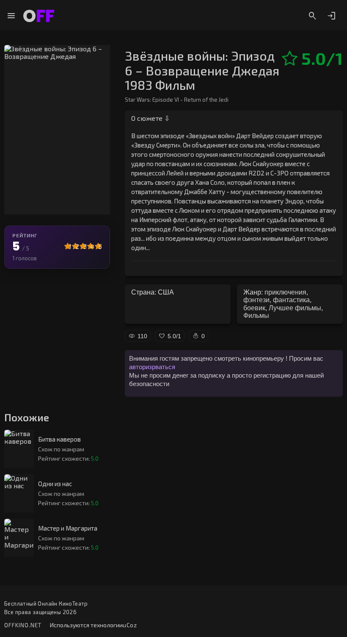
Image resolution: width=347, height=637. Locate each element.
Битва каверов (59, 439)
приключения (285, 292)
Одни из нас (55, 483)
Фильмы (256, 315)
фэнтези (256, 299)
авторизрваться (152, 366)
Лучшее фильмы (295, 308)
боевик (254, 308)
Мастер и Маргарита (67, 528)
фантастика (291, 299)
